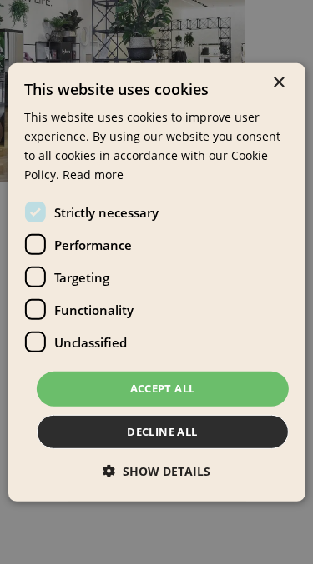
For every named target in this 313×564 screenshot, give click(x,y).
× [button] (278, 82)
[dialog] (156, 281)
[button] (156, 471)
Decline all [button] (162, 431)
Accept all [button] (162, 388)
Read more (93, 174)
